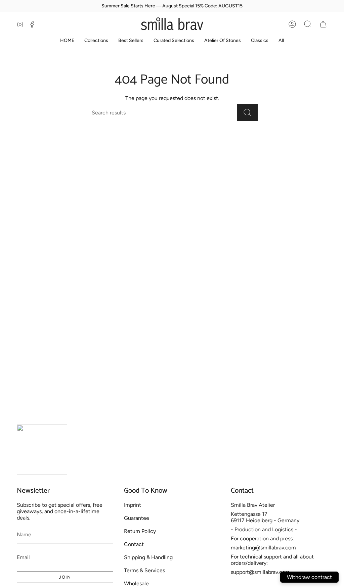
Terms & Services (144, 570)
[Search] (247, 112)
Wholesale (136, 583)
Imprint (132, 505)
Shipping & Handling (148, 557)
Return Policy (140, 531)
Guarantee (136, 518)
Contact (134, 544)
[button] (307, 24)
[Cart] (323, 24)
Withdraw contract (309, 577)
